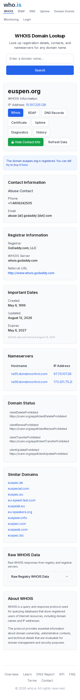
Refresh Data (57, 142)
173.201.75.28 (63, 382)
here (25, 164)
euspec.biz (16, 535)
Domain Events (64, 11)
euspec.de (15, 483)
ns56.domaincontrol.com (29, 382)
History (41, 132)
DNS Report (45, 674)
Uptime (45, 11)
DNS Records (54, 113)
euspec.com (17, 524)
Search (40, 70)
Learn (27, 674)
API (61, 674)
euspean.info (17, 518)
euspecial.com (18, 488)
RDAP (21, 11)
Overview (11, 674)
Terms (32, 680)
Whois (15, 113)
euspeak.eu (16, 506)
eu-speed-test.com (21, 500)
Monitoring (11, 19)
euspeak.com (18, 529)
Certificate (19, 122)
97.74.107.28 (62, 374)
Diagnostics (19, 132)
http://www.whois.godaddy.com (31, 273)
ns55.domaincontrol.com (29, 374)
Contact (47, 680)
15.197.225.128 (36, 105)
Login (27, 19)
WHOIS (8, 11)
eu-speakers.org (20, 512)
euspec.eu (15, 494)
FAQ (72, 674)
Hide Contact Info (27, 142)
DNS (32, 11)
